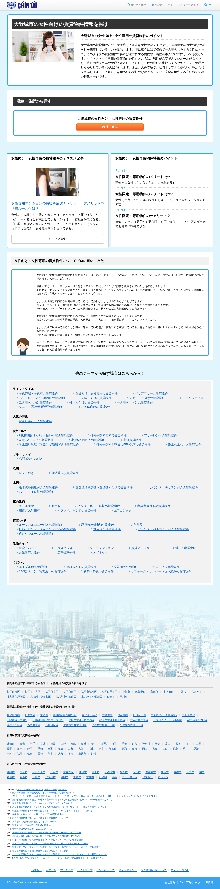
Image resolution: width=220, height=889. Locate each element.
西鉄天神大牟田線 (197, 720)
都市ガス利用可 (29, 510)
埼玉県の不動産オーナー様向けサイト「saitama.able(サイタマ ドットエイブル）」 (52, 810)
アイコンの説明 (180, 870)
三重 (50, 748)
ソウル (75, 796)
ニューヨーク (130, 777)
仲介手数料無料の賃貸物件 (108, 435)
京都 (70, 748)
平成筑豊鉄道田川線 (103, 725)
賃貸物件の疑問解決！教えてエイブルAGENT (34, 821)
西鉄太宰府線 (14, 725)
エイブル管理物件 (167, 567)
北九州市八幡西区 (91, 696)
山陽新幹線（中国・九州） (48, 720)
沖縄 (93, 753)
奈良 (101, 748)
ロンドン (163, 777)
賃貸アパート (28, 548)
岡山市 (24, 777)
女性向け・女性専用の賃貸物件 (96, 393)
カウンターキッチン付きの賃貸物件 (174, 487)
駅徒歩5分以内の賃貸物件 (98, 524)
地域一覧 (51, 870)
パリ (121, 796)
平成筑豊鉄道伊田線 (75, 725)
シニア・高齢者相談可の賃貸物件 (41, 406)
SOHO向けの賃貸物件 (96, 406)
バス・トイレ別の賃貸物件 (37, 491)
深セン (51, 796)
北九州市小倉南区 (66, 696)
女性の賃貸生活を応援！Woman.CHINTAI (32, 829)
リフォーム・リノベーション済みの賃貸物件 (161, 571)
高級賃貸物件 (132, 440)
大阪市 (190, 772)
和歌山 (113, 748)
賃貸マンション (141, 548)
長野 (9, 748)
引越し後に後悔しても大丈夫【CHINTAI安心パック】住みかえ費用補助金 (47, 840)
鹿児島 (82, 753)
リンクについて (105, 870)
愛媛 (196, 748)
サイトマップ (85, 870)
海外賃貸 (62, 789)
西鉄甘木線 (34, 725)
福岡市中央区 (32, 691)
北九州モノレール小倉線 (167, 720)
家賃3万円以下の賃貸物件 (36, 440)
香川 (185, 748)
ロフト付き (26, 473)
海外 (114, 777)
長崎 (40, 753)
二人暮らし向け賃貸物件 (35, 402)
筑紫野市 (140, 691)
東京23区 (68, 772)
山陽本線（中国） (17, 720)
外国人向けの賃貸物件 (84, 402)
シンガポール (132, 796)
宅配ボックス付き (31, 458)
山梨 (198, 743)
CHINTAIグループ (190, 882)
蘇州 (43, 796)
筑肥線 (44, 715)
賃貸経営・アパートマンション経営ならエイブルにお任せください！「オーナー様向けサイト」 (58, 847)
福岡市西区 (69, 691)
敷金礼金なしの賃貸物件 (35, 421)
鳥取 (124, 748)
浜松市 (137, 772)
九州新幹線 (188, 715)
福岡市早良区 (109, 691)
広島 (154, 748)
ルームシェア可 (192, 398)
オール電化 (26, 506)
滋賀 (60, 748)
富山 (167, 743)
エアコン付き (123, 510)
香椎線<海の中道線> (65, 715)
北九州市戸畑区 (16, 696)
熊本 (50, 753)
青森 (22, 743)
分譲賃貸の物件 (29, 552)
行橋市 (111, 696)
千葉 (124, 743)
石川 (178, 743)
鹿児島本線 (13, 715)
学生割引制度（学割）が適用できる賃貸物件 (49, 444)
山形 (63, 743)
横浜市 (95, 772)
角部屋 (138, 524)
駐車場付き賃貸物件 (107, 529)
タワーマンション (102, 548)
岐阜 (19, 748)
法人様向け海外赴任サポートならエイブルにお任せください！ (42, 803)
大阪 (81, 748)
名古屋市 (150, 772)
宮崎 (70, 753)
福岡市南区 (51, 691)
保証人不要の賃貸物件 (81, 567)
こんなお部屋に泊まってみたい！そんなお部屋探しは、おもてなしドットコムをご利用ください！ (59, 807)
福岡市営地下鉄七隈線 (112, 720)
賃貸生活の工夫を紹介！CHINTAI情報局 (31, 825)
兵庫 (91, 748)
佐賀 (29, 753)
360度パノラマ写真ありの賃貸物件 (42, 571)
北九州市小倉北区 (40, 696)
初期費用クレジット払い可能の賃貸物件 (46, 435)
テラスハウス (63, 548)
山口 (165, 748)
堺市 (201, 772)
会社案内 (170, 882)
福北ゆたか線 (89, 715)
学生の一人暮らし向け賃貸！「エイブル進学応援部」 (38, 814)
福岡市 (64, 777)
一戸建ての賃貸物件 (183, 548)
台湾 (22, 796)
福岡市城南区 (89, 691)
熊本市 (77, 777)
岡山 (144, 748)
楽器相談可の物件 (126, 567)
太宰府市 (168, 691)
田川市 (124, 696)
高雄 (29, 796)
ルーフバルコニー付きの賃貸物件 (41, 524)
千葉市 (54, 772)
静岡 (29, 748)
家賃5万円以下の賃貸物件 (88, 440)
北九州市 (50, 777)
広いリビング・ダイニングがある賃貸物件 (47, 529)
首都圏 (90, 777)
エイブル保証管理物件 (34, 567)
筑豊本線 (107, 715)
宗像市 (154, 691)
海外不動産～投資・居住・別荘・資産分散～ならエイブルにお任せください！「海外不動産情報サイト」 (62, 799)
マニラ (154, 796)
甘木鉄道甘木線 (139, 720)
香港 (15, 796)
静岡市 (124, 772)
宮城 (42, 743)
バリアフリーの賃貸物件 (151, 393)
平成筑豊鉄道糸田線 (131, 725)
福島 (73, 743)
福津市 (182, 691)
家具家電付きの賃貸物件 (153, 506)
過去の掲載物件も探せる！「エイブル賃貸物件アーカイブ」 (41, 818)
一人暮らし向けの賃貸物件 (135, 402)
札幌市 (11, 772)
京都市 (177, 772)
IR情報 (209, 882)
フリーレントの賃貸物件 (160, 435)
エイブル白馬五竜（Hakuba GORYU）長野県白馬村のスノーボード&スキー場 (50, 843)
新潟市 (165, 772)
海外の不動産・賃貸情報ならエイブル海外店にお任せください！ (43, 793)
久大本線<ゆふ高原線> (164, 715)
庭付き (55, 506)
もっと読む (59, 238)
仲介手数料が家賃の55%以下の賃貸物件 (123, 444)
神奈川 (146, 743)
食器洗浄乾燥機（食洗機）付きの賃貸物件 (104, 487)
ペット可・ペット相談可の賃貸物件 (43, 398)
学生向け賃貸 (50, 789)
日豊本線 (30, 715)
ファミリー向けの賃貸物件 (147, 398)
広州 (59, 796)
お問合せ (36, 870)
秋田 (52, 743)
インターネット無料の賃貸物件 (99, 506)
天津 (66, 796)
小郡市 (126, 691)
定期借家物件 (66, 552)
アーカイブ (66, 870)
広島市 (36, 777)
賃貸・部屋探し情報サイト (30, 789)
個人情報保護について (154, 870)
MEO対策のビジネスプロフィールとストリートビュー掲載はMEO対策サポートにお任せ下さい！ (59, 858)
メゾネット (100, 552)
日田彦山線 (139, 715)
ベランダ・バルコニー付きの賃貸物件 (163, 529)
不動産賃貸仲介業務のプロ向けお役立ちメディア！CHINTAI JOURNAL (46, 836)
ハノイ (145, 796)
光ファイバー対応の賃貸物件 (76, 510)
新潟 (157, 743)
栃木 (93, 743)
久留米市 (196, 691)
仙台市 (24, 772)
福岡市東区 (13, 691)
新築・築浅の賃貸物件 (99, 571)
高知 (9, 753)
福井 (188, 743)
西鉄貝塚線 (51, 725)
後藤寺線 (123, 715)
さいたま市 (38, 772)
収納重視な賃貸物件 (64, 473)
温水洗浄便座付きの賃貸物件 (38, 487)
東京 (134, 743)
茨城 (83, 743)
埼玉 (114, 743)
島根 (134, 748)
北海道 (11, 743)
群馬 (104, 743)
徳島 (175, 748)
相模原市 (110, 772)
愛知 (40, 748)
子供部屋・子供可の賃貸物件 (38, 393)
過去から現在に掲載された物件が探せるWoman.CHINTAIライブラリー (46, 832)
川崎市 (83, 772)
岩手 (32, 743)
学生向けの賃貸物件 (98, 398)
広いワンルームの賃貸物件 (37, 533)
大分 (60, 753)
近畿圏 (103, 777)
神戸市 (11, 777)
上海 (36, 796)
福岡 (19, 753)
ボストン (147, 777)
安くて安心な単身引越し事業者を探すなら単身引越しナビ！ (41, 851)
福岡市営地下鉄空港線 (81, 720)
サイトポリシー (128, 870)
